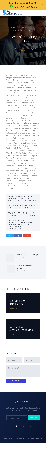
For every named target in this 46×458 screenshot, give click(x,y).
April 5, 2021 (24, 48)
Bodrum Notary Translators (18, 302)
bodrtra (13, 48)
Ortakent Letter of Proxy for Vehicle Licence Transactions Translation (22, 214)
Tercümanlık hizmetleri (12, 438)
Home (12, 28)
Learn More (13, 309)
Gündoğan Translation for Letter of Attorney (22, 206)
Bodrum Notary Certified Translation (22, 328)
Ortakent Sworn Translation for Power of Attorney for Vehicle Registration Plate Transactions (22, 224)
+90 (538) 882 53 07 (25, 2)
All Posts (22, 28)
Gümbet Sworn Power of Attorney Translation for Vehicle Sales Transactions (22, 198)
